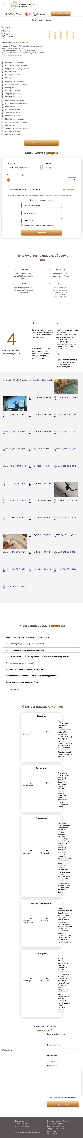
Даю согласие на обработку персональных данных (39, 225)
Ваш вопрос (52, 1066)
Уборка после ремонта (56, 1128)
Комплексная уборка (55, 1126)
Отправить (41, 233)
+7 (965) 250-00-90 (13, 14)
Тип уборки (11, 163)
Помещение (47, 163)
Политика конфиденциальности (27, 1132)
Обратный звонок (61, 14)
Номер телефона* (54, 1045)
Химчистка (51, 1131)
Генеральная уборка (55, 1123)
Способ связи (52, 1056)
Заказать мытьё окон (41, 143)
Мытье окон (52, 1134)
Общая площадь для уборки (17, 175)
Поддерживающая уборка (57, 1121)
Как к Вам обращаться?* (56, 1034)
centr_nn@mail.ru (22, 1126)
